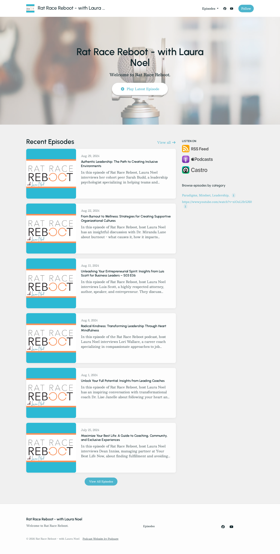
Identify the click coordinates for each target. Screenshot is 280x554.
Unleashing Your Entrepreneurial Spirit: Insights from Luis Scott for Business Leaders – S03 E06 (122, 273)
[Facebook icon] (223, 526)
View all (164, 142)
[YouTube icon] (231, 526)
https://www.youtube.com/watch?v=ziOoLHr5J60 (217, 203)
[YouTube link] (231, 8)
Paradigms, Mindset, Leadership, (208, 195)
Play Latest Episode (143, 89)
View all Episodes (101, 481)
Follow (246, 8)
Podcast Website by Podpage (100, 539)
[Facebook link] (224, 8)
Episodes (209, 8)
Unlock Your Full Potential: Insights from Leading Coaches (123, 381)
